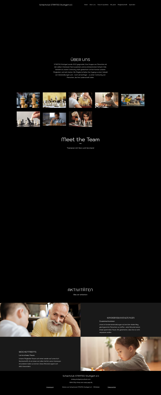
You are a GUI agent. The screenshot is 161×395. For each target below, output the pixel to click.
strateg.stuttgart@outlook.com (81, 379)
